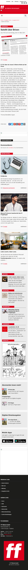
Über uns (4, 485)
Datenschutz (4, 509)
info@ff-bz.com (7, 534)
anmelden (11, 147)
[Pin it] (19, 124)
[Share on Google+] (14, 124)
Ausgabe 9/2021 (15, 20)
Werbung (16, 1)
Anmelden (8, 1)
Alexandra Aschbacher (9, 188)
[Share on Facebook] (10, 124)
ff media (5, 59)
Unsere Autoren (5, 483)
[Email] (24, 124)
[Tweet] (12, 124)
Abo (12, 1)
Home (2, 20)
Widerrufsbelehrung (6, 511)
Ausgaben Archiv (23, 1)
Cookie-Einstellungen (6, 514)
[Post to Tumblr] (17, 124)
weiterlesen (24, 188)
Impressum (4, 506)
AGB (3, 503)
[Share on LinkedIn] (22, 124)
